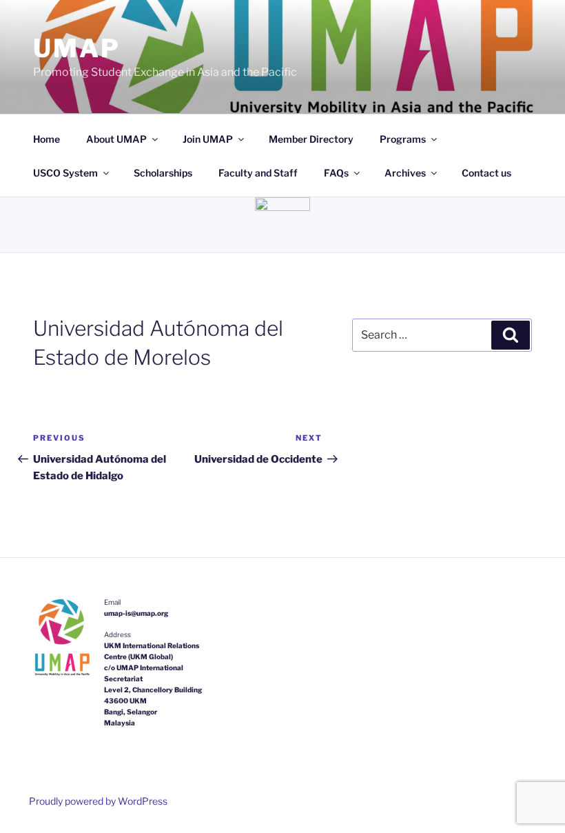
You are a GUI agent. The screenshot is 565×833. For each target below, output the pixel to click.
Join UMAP (208, 139)
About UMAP (116, 139)
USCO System (65, 173)
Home (46, 139)
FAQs (336, 173)
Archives (405, 173)
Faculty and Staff (258, 173)
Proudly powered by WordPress (98, 801)
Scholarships (163, 173)
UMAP (77, 48)
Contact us (486, 173)
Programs (403, 139)
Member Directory (311, 139)
